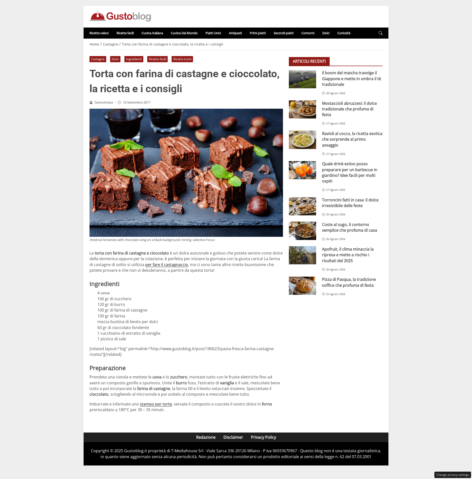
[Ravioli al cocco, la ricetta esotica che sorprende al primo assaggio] (302, 140)
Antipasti (235, 33)
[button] (381, 33)
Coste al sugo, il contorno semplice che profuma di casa (349, 227)
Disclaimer (233, 437)
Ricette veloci (99, 33)
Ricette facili (125, 33)
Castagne (97, 59)
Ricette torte (182, 59)
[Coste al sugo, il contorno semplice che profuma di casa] (302, 231)
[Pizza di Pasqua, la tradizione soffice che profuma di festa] (302, 286)
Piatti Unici (213, 33)
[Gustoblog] (120, 16)
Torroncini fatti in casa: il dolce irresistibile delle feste (350, 202)
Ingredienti (134, 59)
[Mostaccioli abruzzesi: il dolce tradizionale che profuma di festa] (302, 109)
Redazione (206, 437)
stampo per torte (156, 404)
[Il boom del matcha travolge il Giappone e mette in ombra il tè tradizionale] (302, 79)
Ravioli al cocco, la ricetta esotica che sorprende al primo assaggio (352, 139)
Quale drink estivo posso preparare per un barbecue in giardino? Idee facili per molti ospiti (349, 172)
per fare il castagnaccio (166, 264)
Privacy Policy (263, 437)
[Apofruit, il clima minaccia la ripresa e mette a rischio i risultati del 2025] (302, 255)
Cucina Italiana (152, 33)
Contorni (307, 33)
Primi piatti (258, 33)
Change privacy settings (452, 475)
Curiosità (343, 33)
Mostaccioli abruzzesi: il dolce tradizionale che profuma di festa (349, 108)
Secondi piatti (284, 33)
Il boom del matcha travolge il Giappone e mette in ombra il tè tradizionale (351, 78)
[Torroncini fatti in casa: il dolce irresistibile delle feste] (302, 206)
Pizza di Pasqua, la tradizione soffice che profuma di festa (349, 282)
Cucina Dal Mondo (184, 33)
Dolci (325, 33)
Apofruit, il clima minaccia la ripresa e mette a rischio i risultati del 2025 (348, 254)
